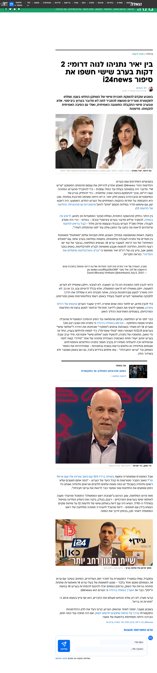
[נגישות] (4, 4)
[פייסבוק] (6, 9)
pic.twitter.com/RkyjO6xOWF (102, 269)
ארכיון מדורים (75, 9)
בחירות (110, 3)
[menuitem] (118, 4)
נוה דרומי (139, 622)
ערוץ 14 (109, 622)
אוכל (76, 3)
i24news (149, 622)
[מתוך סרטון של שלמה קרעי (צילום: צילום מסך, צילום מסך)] (104, 545)
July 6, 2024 (137, 272)
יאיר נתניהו (119, 622)
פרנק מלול (129, 622)
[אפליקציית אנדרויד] (19, 9)
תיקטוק (98, 9)
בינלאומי (108, 9)
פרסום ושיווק (120, 9)
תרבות (100, 3)
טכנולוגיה (47, 3)
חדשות (131, 9)
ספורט (120, 3)
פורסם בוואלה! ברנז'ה (110, 323)
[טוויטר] (10, 9)
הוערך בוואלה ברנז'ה (121, 590)
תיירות (57, 3)
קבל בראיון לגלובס (74, 223)
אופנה (36, 3)
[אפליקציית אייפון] (15, 9)
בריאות (67, 3)
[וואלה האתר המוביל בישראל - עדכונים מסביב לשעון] (136, 4)
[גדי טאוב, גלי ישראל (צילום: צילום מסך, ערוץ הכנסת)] (104, 428)
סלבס (91, 3)
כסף (84, 3)
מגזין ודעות (88, 9)
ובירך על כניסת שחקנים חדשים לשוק (117, 613)
